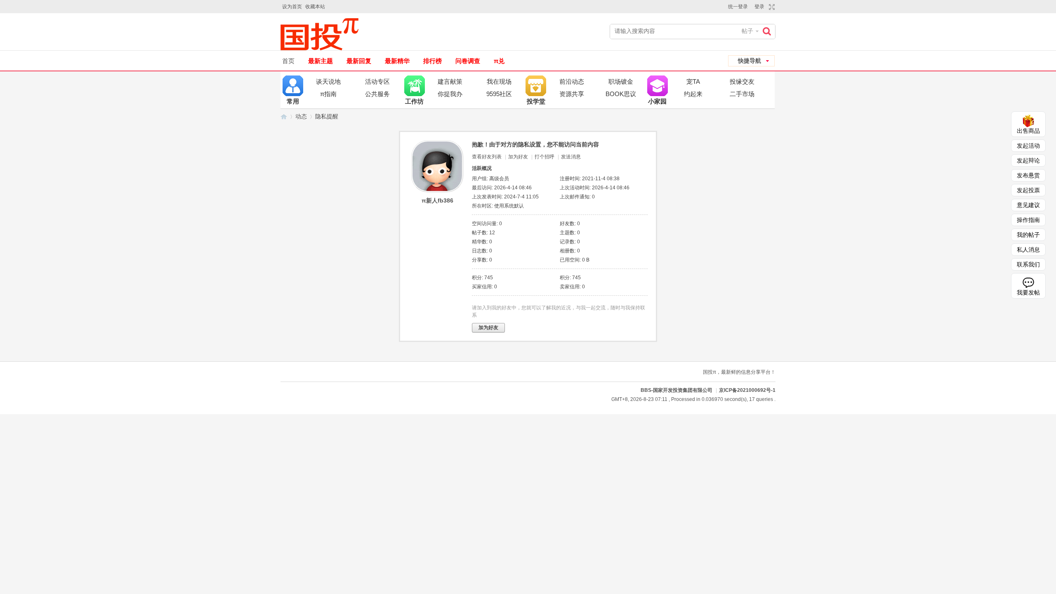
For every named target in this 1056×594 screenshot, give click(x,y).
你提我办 (450, 93)
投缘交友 (742, 81)
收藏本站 (315, 6)
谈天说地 (328, 81)
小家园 (657, 85)
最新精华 (397, 60)
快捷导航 (749, 60)
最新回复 (358, 60)
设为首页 (292, 6)
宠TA (693, 81)
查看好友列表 (487, 157)
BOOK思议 (621, 93)
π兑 (499, 60)
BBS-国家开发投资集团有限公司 (283, 117)
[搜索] (769, 31)
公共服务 (377, 93)
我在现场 (499, 81)
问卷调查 (467, 60)
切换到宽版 (771, 7)
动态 (301, 116)
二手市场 (742, 93)
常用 (293, 85)
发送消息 (571, 157)
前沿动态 (571, 81)
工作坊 (414, 85)
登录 (759, 6)
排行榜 (432, 60)
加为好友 (518, 157)
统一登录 (738, 6)
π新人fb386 (437, 200)
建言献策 (450, 81)
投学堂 (536, 85)
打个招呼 (544, 157)
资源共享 (571, 93)
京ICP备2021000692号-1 (747, 390)
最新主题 (320, 60)
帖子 (747, 31)
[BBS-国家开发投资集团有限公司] (322, 34)
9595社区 (499, 93)
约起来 (693, 93)
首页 (288, 60)
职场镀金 (620, 81)
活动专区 (377, 81)
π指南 (328, 93)
